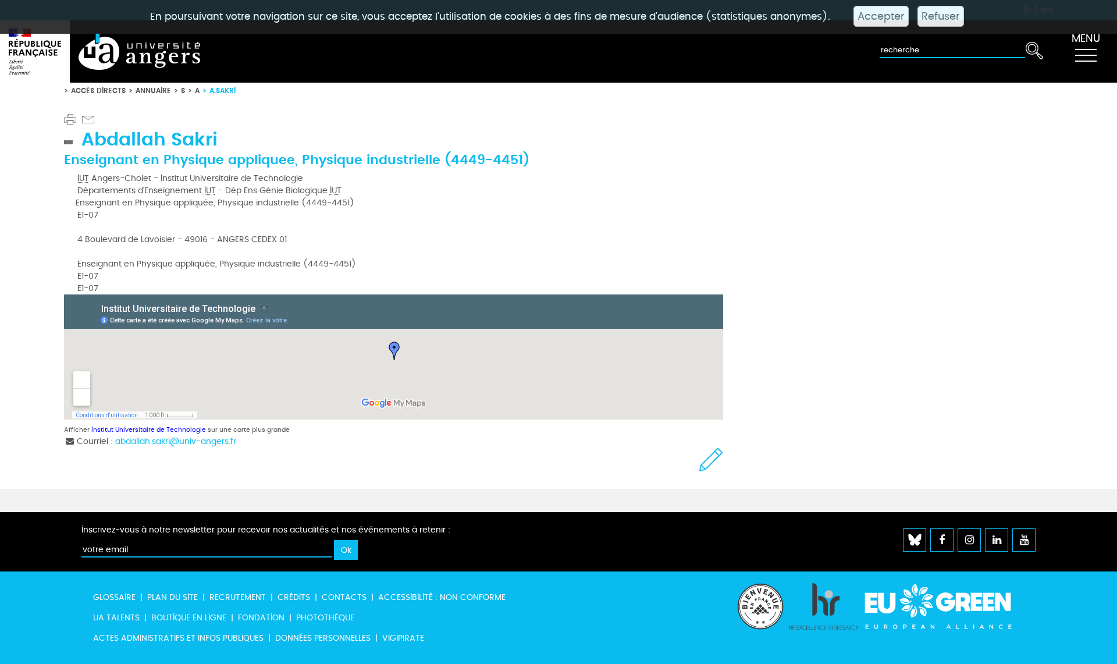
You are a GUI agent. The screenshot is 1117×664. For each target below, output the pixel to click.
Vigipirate (403, 638)
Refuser (941, 16)
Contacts (344, 597)
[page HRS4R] (824, 617)
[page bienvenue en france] (760, 617)
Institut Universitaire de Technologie (148, 430)
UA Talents (116, 618)
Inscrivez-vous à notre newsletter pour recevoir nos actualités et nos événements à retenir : (265, 530)
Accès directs (98, 90)
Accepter (881, 16)
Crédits (294, 597)
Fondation (261, 618)
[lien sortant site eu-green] (948, 606)
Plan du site (172, 597)
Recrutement (237, 597)
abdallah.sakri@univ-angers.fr (175, 441)
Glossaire (114, 597)
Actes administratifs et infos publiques (178, 638)
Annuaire (153, 90)
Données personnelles (323, 638)
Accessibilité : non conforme (442, 597)
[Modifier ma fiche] (711, 459)
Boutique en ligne (188, 618)
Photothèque (325, 618)
